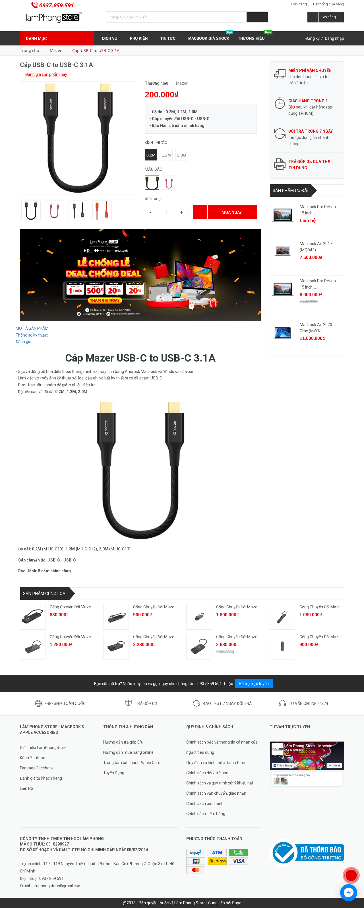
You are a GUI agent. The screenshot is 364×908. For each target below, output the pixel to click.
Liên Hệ (26, 788)
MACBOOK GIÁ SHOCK (210, 36)
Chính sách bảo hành (205, 803)
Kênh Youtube (32, 757)
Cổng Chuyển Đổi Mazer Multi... (243, 607)
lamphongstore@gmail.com (57, 886)
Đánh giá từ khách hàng (41, 778)
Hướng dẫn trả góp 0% (123, 742)
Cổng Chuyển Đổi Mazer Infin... (160, 607)
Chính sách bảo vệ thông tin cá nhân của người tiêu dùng (222, 747)
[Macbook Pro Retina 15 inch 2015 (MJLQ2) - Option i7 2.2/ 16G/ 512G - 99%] (282, 289)
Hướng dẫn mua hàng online (128, 752)
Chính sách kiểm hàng (205, 813)
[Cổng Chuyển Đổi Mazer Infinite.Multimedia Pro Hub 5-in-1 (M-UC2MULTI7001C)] (116, 617)
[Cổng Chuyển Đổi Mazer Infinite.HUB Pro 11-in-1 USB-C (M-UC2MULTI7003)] (116, 646)
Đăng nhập (334, 38)
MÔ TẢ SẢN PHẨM (32, 328)
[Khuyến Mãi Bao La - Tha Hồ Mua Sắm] (140, 274)
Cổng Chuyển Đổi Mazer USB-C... (78, 607)
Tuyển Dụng (113, 773)
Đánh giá (23, 341)
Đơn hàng (299, 4)
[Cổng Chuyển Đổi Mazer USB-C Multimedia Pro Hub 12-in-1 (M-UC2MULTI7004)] (199, 646)
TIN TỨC (168, 38)
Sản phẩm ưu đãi (290, 190)
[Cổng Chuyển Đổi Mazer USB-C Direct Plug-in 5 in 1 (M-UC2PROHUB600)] (282, 646)
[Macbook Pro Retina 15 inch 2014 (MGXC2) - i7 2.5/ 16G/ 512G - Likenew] (282, 215)
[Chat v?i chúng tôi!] (348, 892)
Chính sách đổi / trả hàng (208, 773)
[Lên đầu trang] (354, 857)
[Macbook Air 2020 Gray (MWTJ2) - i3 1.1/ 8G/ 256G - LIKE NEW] (282, 333)
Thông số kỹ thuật (32, 335)
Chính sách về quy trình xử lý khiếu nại (219, 783)
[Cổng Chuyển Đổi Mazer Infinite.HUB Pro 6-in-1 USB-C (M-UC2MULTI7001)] (282, 617)
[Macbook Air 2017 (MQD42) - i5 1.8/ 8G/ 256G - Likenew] (282, 252)
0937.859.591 (56, 5)
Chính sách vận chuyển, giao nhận (216, 793)
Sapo (236, 903)
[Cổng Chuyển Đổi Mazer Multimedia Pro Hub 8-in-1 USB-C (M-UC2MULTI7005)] (199, 617)
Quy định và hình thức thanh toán (215, 762)
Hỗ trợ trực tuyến (254, 683)
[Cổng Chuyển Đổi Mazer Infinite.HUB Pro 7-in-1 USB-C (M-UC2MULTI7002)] (33, 646)
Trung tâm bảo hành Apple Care (131, 762)
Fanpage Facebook (37, 768)
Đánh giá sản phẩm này (45, 74)
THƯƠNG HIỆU (254, 36)
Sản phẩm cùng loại (45, 593)
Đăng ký (312, 38)
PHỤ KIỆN (139, 38)
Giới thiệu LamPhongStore (43, 747)
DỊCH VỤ (110, 38)
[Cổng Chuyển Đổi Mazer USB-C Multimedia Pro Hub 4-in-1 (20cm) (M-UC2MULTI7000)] (33, 617)
